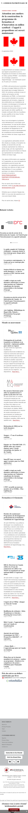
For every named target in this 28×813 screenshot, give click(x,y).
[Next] (25, 227)
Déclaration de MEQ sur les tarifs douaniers (13, 427)
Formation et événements (12, 497)
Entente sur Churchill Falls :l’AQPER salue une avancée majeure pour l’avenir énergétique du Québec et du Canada (14, 448)
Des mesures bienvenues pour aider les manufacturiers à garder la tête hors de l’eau (13, 392)
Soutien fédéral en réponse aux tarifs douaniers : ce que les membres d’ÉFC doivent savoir (14, 271)
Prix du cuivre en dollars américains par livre (12, 674)
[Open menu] (26, 3)
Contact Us (5, 746)
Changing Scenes (6, 10)
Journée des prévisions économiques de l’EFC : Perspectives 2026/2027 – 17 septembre (13, 636)
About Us (4, 724)
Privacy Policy (5, 740)
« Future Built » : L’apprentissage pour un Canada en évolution (15, 648)
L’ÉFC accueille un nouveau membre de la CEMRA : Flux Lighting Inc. (13, 489)
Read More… (16, 371)
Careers (4, 731)
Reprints (4, 738)
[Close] (27, 803)
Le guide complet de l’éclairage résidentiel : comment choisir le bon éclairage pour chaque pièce (14, 251)
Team (3, 728)
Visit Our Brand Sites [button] (14, 757)
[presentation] (14, 222)
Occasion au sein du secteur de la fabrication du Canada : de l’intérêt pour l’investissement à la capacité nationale (13, 235)
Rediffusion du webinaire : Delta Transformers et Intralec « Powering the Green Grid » (14, 613)
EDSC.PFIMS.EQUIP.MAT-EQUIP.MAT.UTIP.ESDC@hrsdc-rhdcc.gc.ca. (11, 177)
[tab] (10, 242)
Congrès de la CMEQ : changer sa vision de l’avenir (14, 603)
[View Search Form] (1, 3)
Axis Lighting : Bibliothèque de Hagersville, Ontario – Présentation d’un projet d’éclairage (14, 313)
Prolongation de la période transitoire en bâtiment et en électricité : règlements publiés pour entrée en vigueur (14, 343)
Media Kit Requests (7, 744)
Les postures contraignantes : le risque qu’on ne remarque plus (14, 261)
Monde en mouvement (11, 322)
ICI (19, 200)
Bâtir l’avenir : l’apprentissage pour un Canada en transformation (14, 624)
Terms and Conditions (7, 742)
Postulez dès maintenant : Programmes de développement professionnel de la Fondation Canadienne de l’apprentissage (14, 516)
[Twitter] (14, 761)
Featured (14, 10)
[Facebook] (10, 761)
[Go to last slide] (2, 227)
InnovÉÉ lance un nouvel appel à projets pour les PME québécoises (14, 461)
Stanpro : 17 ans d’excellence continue (13, 436)
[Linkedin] (18, 761)
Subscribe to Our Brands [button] (14, 753)
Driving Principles (6, 726)
